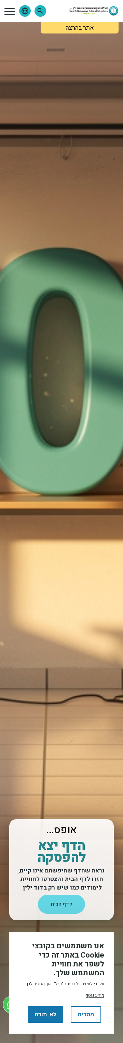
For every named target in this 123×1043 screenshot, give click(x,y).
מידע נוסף (95, 995)
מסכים (86, 1014)
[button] (40, 11)
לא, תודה (45, 1014)
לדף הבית (61, 904)
